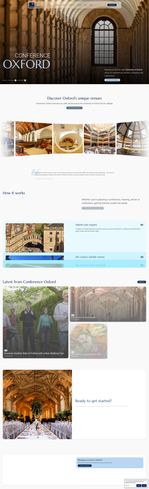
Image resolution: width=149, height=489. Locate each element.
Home (57, 5)
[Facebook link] (85, 477)
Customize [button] (127, 485)
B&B (86, 5)
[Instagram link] (81, 477)
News (91, 5)
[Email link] (89, 477)
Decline (139, 485)
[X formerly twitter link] (77, 477)
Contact (71, 5)
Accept (144, 485)
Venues (79, 5)
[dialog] (136, 483)
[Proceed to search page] (119, 5)
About (64, 5)
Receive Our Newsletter (118, 484)
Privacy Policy (108, 484)
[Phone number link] (92, 477)
